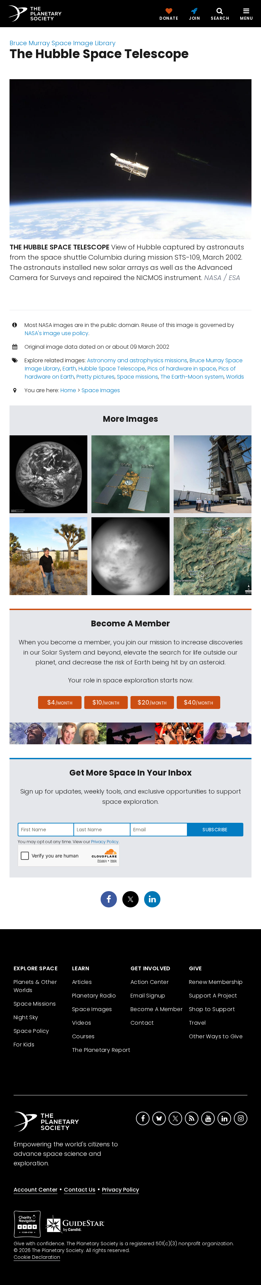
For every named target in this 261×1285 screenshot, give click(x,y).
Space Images (101, 390)
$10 (105, 702)
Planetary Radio (94, 996)
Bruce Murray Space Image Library (63, 43)
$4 (60, 702)
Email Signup (148, 996)
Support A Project (213, 996)
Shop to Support (212, 1009)
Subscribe (215, 829)
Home (68, 390)
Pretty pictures (95, 377)
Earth (69, 368)
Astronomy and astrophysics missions (137, 360)
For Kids (24, 1044)
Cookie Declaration (37, 1257)
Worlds (235, 377)
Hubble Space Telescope (112, 368)
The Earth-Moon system (192, 377)
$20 (152, 702)
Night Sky (26, 1017)
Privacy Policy (105, 842)
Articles (82, 982)
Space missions (137, 377)
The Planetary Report (101, 1050)
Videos (81, 1023)
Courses (83, 1036)
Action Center (149, 982)
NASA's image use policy (56, 333)
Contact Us (79, 1190)
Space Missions (35, 1004)
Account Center (35, 1190)
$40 (198, 702)
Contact (142, 1023)
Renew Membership (216, 982)
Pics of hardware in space (181, 368)
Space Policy (31, 1031)
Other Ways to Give (216, 1036)
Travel (197, 1023)
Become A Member (156, 1009)
